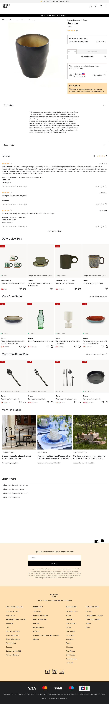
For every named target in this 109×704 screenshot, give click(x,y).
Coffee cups (24, 20)
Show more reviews (55, 231)
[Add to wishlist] (20, 288)
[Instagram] (54, 671)
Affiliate (88, 623)
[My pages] (90, 6)
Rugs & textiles (38, 627)
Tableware (5, 20)
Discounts (69, 663)
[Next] (61, 55)
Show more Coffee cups (12, 497)
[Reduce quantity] (68, 51)
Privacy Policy (11, 643)
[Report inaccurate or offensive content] (106, 186)
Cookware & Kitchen (40, 615)
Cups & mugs (14, 20)
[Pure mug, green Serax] (32, 55)
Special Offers (71, 623)
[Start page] (6, 6)
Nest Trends (70, 651)
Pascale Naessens (73, 20)
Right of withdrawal (12, 655)
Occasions (70, 639)
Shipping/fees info (99, 75)
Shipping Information (13, 631)
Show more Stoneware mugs (13, 489)
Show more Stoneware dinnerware (15, 485)
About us (89, 611)
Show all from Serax (97, 296)
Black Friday (70, 655)
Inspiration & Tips (72, 611)
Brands (68, 615)
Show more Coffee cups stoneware (15, 493)
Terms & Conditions (13, 639)
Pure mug (32, 20)
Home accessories (39, 619)
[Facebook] (47, 671)
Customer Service (12, 611)
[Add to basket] (24, 288)
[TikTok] (61, 671)
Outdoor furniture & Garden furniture (46, 635)
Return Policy (10, 615)
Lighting (36, 623)
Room (68, 643)
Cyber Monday (71, 659)
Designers (69, 619)
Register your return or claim (16, 619)
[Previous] (4, 55)
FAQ (7, 627)
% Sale (68, 627)
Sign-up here (100, 41)
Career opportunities (93, 619)
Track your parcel (12, 635)
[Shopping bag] (100, 6)
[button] (72, 31)
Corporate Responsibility (94, 615)
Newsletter (10, 623)
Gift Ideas (69, 647)
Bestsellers (70, 635)
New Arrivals (70, 631)
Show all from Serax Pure (95, 354)
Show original (23, 186)
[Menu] (106, 6)
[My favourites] (95, 6)
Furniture (36, 631)
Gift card (36, 639)
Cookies (9, 647)
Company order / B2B (13, 651)
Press (88, 627)
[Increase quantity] (75, 51)
